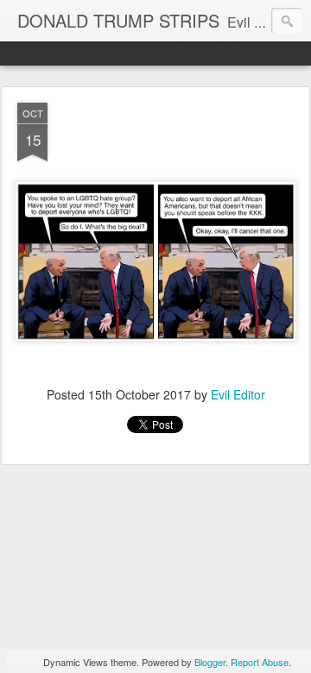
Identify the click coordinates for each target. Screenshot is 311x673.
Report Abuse (260, 662)
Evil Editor (238, 394)
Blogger (209, 662)
